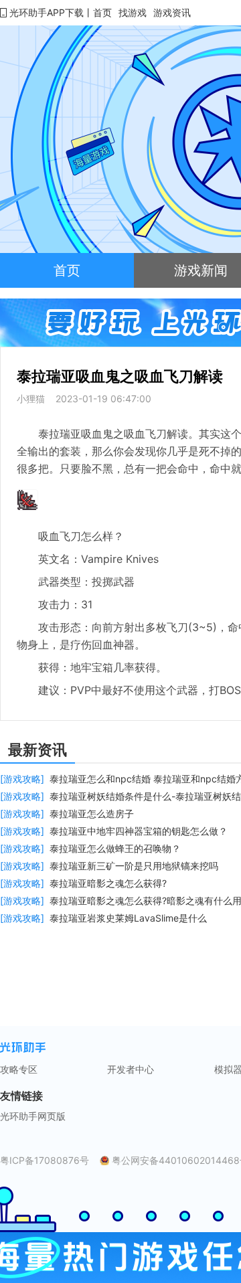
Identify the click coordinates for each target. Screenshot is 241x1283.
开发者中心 (130, 1069)
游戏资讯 (172, 12)
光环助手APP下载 (46, 12)
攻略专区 (18, 1069)
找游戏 (132, 12)
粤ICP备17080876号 (44, 1160)
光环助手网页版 (33, 1116)
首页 (102, 12)
